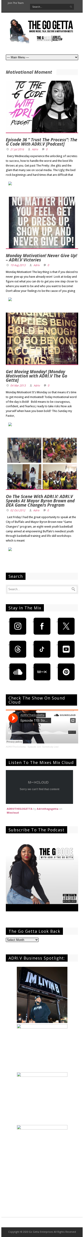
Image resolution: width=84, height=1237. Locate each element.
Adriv (35, 149)
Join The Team (16, 3)
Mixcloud (13, 812)
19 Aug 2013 (18, 265)
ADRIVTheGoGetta (16, 746)
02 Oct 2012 (17, 510)
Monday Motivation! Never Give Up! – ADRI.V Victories (41, 258)
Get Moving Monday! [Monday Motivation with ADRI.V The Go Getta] (36, 376)
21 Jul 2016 (17, 149)
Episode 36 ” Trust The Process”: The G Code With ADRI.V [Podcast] (41, 142)
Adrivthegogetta (47, 808)
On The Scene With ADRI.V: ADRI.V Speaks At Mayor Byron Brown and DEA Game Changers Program (40, 501)
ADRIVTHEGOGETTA (19, 808)
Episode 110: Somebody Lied (43, 746)
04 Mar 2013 (18, 385)
